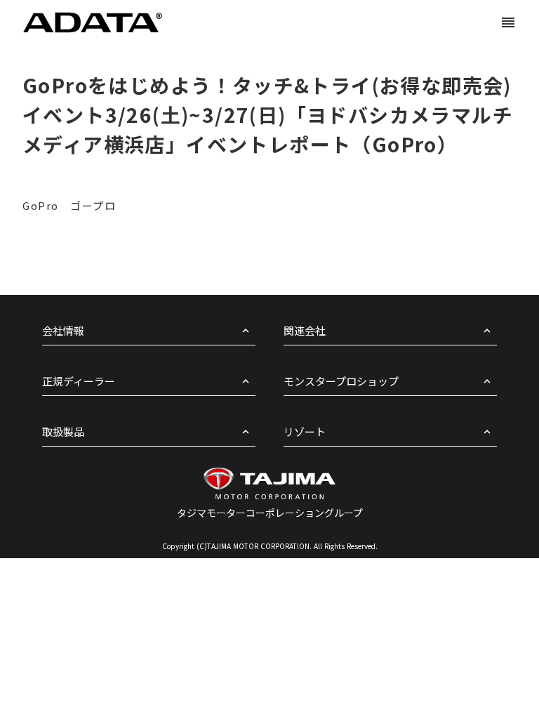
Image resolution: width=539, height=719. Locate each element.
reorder (508, 22)
